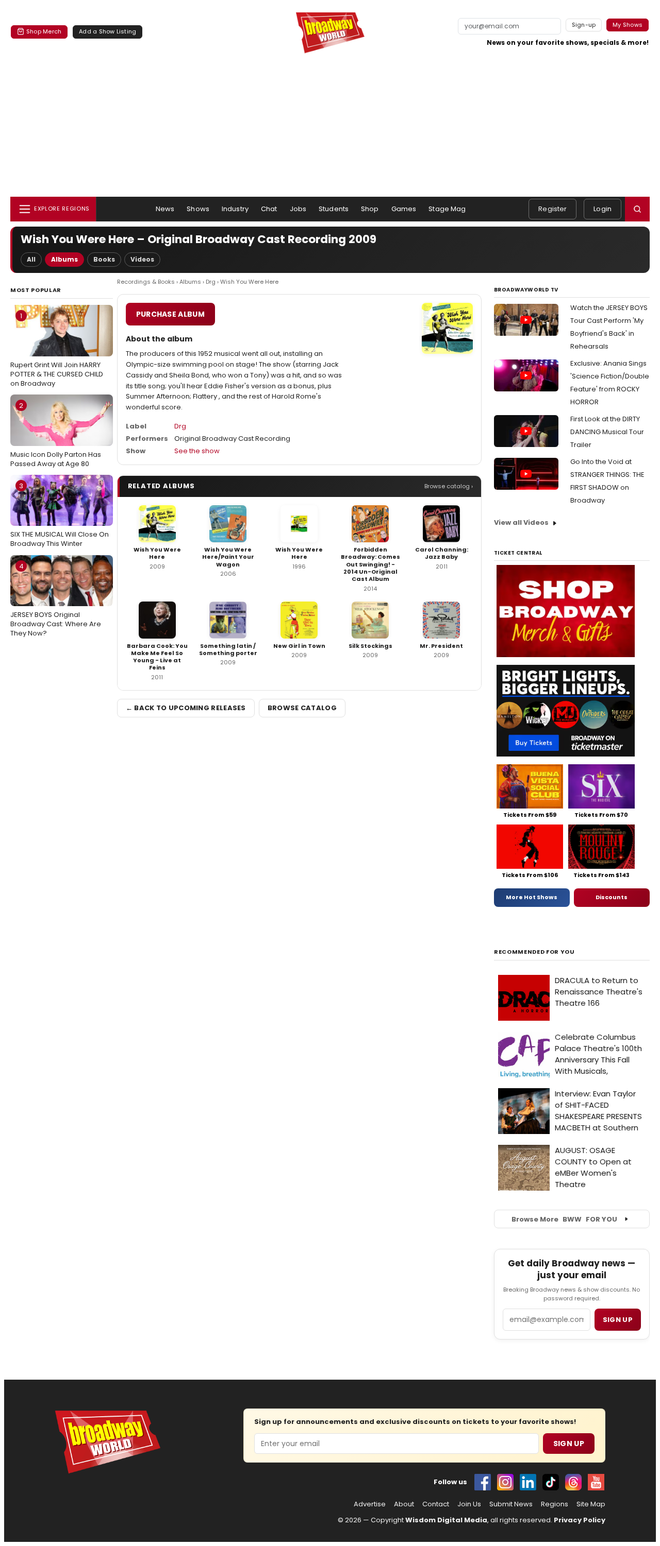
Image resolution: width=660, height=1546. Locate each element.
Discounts (612, 897)
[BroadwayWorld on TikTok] (550, 1482)
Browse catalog (302, 708)
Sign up (618, 1320)
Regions (554, 1504)
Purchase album (170, 314)
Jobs (298, 209)
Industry (235, 209)
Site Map (590, 1504)
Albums (64, 259)
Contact (435, 1504)
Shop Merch (43, 31)
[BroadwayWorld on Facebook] (482, 1482)
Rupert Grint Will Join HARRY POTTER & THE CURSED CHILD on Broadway (56, 349)
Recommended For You (534, 952)
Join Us (469, 1504)
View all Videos (521, 522)
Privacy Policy (579, 1520)
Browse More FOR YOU (564, 1219)
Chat (269, 209)
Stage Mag (447, 209)
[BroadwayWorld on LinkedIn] (528, 1482)
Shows (198, 209)
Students (334, 209)
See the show (197, 451)
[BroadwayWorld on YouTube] (596, 1482)
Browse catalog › (448, 486)
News (165, 209)
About (404, 1504)
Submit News (511, 1504)
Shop (370, 209)
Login (602, 209)
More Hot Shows (531, 897)
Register (552, 209)
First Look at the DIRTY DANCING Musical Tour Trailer (607, 432)
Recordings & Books (146, 282)
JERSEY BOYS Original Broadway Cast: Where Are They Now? (55, 600)
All (31, 259)
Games (404, 209)
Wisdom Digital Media (446, 1520)
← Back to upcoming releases (186, 708)
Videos (142, 259)
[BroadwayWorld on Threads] (573, 1482)
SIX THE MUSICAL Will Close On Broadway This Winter (59, 515)
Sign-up (584, 25)
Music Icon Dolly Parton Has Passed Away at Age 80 (55, 435)
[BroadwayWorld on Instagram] (505, 1482)
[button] (637, 209)
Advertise (370, 1504)
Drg (211, 282)
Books (104, 259)
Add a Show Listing (107, 31)
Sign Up (568, 1443)
